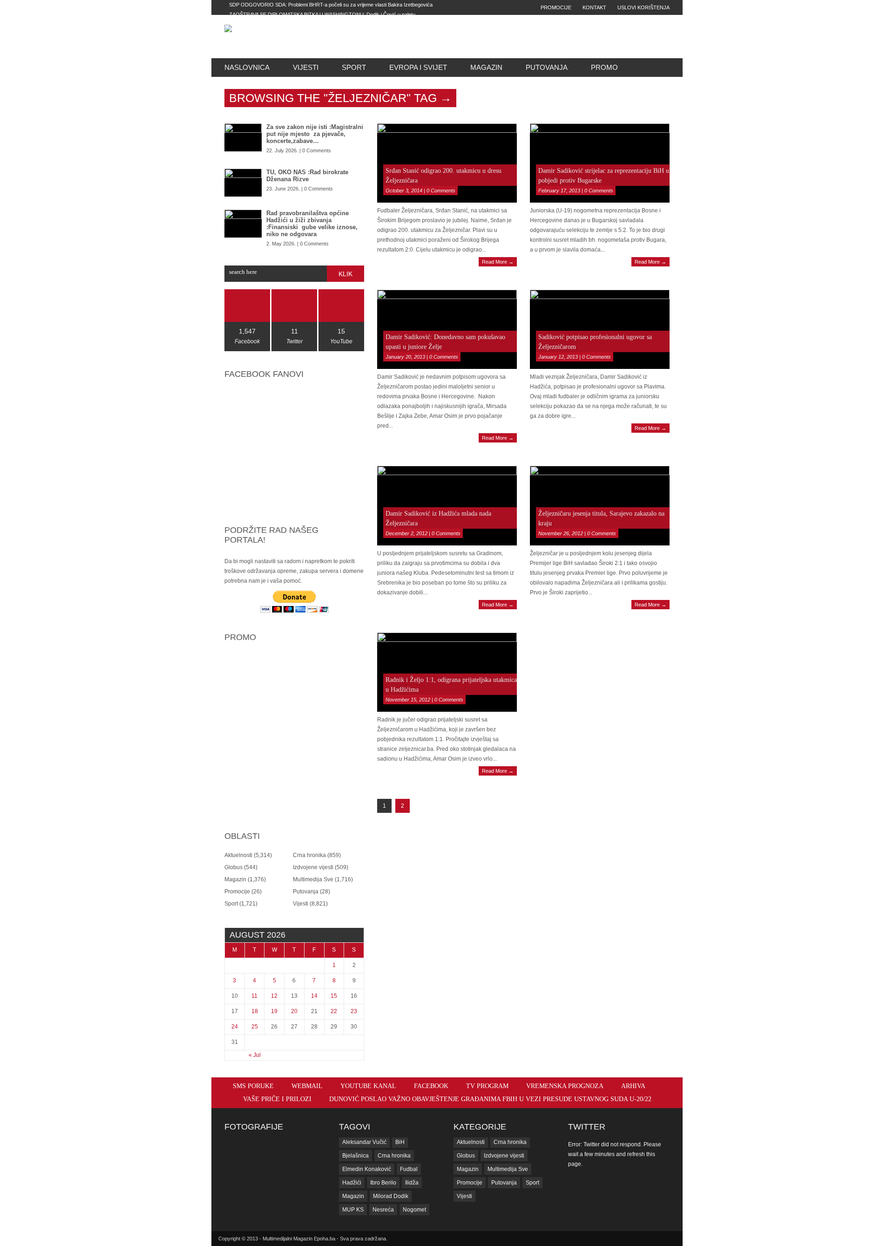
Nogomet (414, 1209)
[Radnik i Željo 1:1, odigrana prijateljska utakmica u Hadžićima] (447, 672)
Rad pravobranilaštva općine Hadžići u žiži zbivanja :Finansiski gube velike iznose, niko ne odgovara (312, 224)
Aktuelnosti (238, 855)
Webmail (307, 1086)
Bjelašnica (355, 1155)
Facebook (431, 1086)
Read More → (498, 262)
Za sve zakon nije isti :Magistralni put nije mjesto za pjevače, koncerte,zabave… (314, 133)
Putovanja (547, 67)
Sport (354, 67)
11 (254, 996)
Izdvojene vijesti (313, 867)
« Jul (255, 1055)
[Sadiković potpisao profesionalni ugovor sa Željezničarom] (600, 329)
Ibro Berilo (383, 1182)
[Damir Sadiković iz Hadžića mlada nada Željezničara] (447, 505)
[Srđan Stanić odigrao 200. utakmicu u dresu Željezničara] (447, 163)
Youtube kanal (368, 1086)
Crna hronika (309, 855)
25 (254, 1026)
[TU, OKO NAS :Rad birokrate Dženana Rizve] (243, 183)
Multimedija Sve (313, 879)
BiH (400, 1142)
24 (234, 1026)
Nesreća (383, 1209)
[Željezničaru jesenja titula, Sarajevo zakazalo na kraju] (600, 505)
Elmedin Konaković (366, 1169)
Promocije (556, 7)
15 (334, 996)
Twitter (586, 1126)
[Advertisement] (512, 36)
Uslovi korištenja (643, 7)
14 (314, 996)
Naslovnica (247, 67)
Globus (233, 867)
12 (274, 996)
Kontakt (594, 7)
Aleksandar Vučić (364, 1142)
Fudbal (409, 1169)
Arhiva (633, 1086)
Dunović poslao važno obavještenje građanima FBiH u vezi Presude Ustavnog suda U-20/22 (490, 1099)
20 (294, 1011)
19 (274, 1011)
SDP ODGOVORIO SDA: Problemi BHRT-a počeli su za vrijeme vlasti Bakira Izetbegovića (331, 4)
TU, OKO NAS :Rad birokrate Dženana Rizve (307, 176)
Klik (345, 274)
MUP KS (353, 1209)
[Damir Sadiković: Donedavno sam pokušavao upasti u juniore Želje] (447, 329)
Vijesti (305, 67)
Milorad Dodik (390, 1196)
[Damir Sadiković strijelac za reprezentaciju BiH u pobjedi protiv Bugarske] (600, 163)
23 (354, 1011)
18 (254, 1011)
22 (334, 1011)
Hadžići (351, 1182)
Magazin (486, 67)
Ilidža (412, 1182)
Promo (604, 67)
